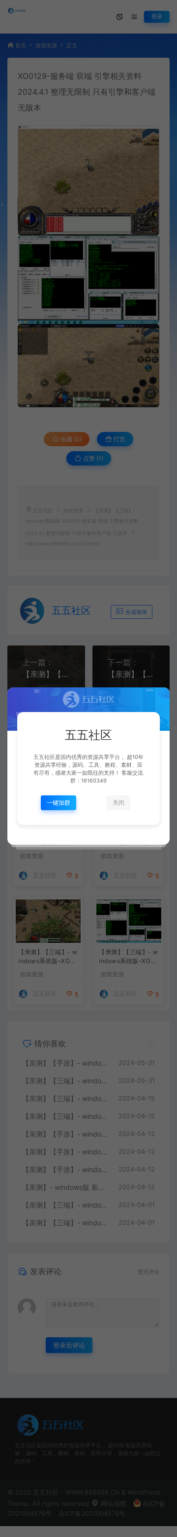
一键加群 (58, 802)
